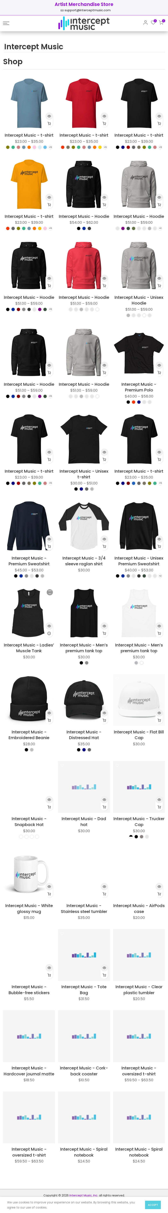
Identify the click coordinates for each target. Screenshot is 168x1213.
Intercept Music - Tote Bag (84, 990)
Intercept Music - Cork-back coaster (84, 1071)
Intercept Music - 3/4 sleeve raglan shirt (84, 561)
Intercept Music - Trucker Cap (139, 821)
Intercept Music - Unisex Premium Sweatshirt (139, 561)
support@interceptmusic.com (88, 10)
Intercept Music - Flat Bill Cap (139, 735)
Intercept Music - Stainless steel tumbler (84, 908)
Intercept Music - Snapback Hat (29, 821)
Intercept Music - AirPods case (139, 908)
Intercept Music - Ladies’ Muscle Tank (29, 648)
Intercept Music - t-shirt (29, 135)
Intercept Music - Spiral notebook (84, 1152)
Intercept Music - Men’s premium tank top (84, 648)
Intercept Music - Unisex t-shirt (84, 474)
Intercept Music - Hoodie (84, 216)
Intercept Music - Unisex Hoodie (139, 300)
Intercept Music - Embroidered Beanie (29, 735)
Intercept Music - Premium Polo (138, 387)
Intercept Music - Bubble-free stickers (29, 990)
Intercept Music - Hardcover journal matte (29, 1071)
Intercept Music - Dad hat (84, 821)
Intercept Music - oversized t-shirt (138, 1071)
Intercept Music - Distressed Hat (84, 735)
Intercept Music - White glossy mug (29, 908)
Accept (153, 1205)
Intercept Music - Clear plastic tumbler (139, 990)
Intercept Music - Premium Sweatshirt (29, 561)
